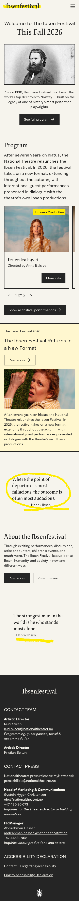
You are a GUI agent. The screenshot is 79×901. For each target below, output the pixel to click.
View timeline (47, 578)
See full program (36, 119)
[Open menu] (73, 6)
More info (53, 278)
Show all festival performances (32, 310)
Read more (17, 360)
